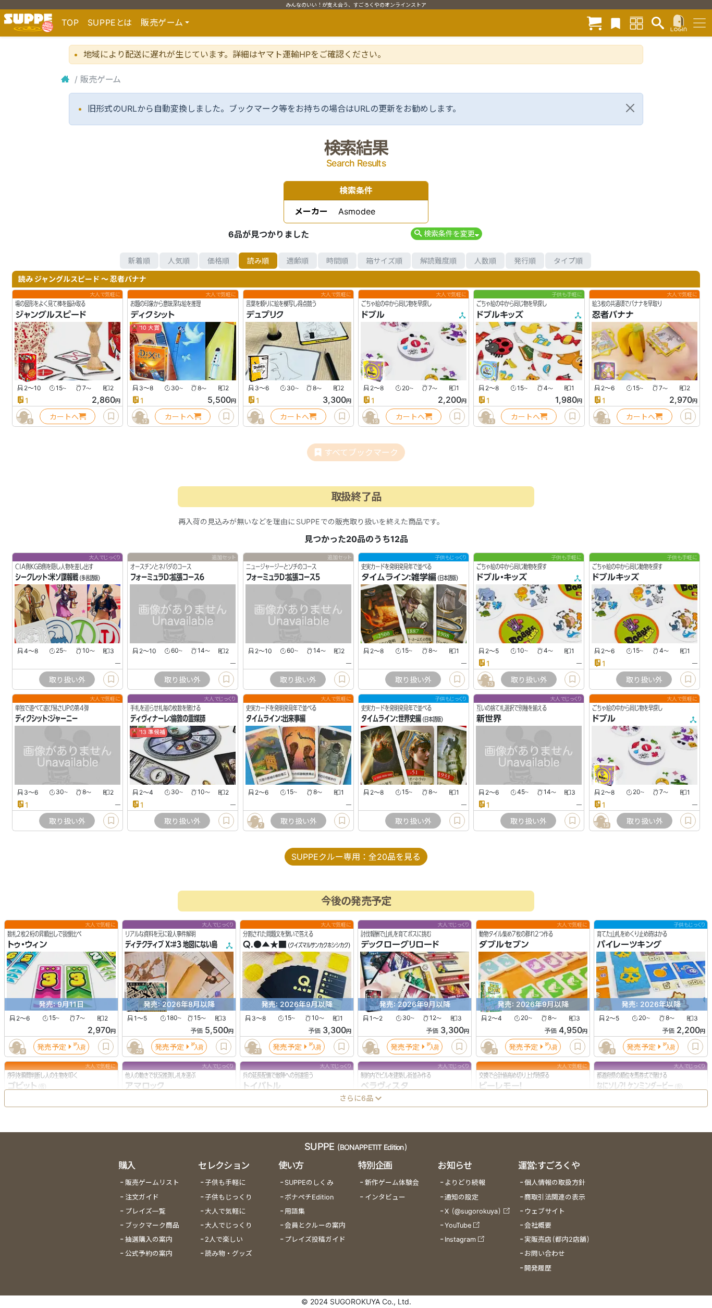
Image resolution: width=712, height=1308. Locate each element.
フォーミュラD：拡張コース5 (283, 577)
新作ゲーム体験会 (392, 1182)
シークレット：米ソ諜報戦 (46, 577)
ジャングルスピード (50, 314)
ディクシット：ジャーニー (46, 719)
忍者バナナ (613, 314)
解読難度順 (438, 260)
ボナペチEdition (309, 1197)
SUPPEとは (110, 22)
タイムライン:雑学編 (398, 577)
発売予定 (51, 1046)
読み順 (258, 260)
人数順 (485, 260)
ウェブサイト (544, 1211)
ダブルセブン (504, 945)
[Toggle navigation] (699, 23)
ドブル (373, 314)
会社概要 (537, 1225)
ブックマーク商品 (152, 1225)
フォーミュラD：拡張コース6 (167, 577)
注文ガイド (142, 1197)
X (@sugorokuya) (473, 1211)
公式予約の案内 (149, 1253)
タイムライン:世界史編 (391, 719)
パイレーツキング (629, 945)
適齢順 (298, 260)
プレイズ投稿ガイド (315, 1239)
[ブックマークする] (111, 416)
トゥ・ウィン (27, 945)
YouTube (458, 1225)
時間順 (337, 260)
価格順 (218, 260)
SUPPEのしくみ (309, 1182)
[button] (446, 233)
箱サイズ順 (384, 260)
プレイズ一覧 (145, 1211)
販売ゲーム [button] (162, 22)
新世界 (488, 719)
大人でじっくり (228, 1225)
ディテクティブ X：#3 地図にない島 (171, 945)
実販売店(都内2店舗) (557, 1239)
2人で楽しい (224, 1239)
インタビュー (385, 1197)
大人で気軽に (225, 1211)
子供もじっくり (228, 1197)
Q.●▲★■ (265, 945)
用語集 (295, 1211)
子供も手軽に (225, 1182)
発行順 (525, 260)
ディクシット (152, 314)
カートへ (64, 416)
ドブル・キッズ (501, 577)
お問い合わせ (544, 1253)
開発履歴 (537, 1268)
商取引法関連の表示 (554, 1197)
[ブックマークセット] (615, 23)
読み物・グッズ (228, 1253)
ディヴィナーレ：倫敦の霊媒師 (167, 719)
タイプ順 (568, 260)
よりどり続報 (465, 1182)
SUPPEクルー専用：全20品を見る (356, 856)
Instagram (460, 1239)
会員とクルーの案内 (315, 1225)
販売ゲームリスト (152, 1182)
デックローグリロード (400, 945)
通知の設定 (461, 1197)
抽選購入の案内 (149, 1239)
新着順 (139, 260)
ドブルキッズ (499, 314)
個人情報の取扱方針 (554, 1182)
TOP (70, 22)
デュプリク (265, 314)
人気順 (179, 260)
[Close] (630, 108)
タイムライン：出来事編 (275, 719)
